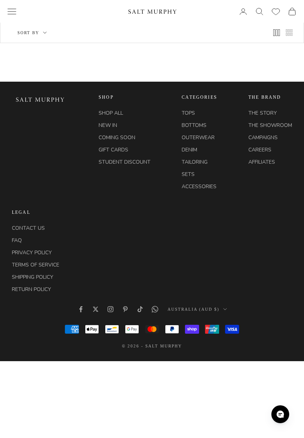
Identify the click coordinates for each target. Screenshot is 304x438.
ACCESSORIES (199, 186)
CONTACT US (28, 228)
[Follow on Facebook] (81, 309)
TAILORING (195, 162)
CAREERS (259, 149)
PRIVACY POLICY (32, 252)
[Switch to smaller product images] (276, 33)
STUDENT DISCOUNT (125, 162)
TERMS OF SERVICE (35, 264)
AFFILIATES (261, 162)
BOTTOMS (194, 125)
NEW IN (108, 125)
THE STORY (262, 113)
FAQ (17, 240)
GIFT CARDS (113, 149)
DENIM (189, 149)
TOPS (188, 113)
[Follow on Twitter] (95, 309)
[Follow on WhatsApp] (155, 309)
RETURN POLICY (31, 289)
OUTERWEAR (198, 137)
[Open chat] (280, 414)
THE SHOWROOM (270, 125)
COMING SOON (117, 137)
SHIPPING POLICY (32, 277)
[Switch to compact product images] (289, 33)
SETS (188, 174)
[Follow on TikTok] (140, 309)
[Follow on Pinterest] (125, 309)
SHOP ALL (111, 113)
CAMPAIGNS (263, 137)
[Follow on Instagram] (110, 309)
